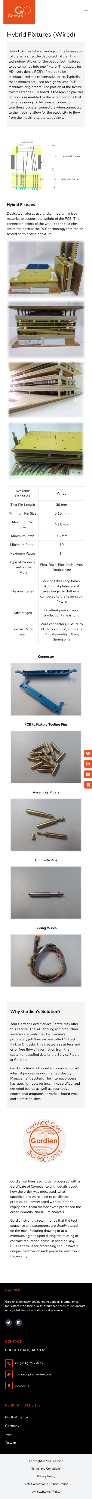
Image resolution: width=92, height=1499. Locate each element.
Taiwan (10, 1443)
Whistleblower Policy (46, 1492)
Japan (9, 1434)
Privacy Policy (46, 1476)
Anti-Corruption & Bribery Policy (46, 1484)
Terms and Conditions (46, 1469)
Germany (12, 1425)
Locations (22, 1385)
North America (16, 1417)
